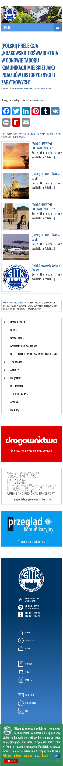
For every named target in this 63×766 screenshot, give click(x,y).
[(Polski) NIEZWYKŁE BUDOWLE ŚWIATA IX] (15, 169)
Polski (43, 100)
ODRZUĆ (11, 761)
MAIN (7, 27)
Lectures (41, 134)
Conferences (17, 338)
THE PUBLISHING (19, 394)
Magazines (16, 378)
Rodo (45, 755)
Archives (15, 402)
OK (56, 756)
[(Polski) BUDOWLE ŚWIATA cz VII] (15, 199)
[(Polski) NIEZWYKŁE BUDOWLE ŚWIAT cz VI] (15, 229)
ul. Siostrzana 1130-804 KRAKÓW (33, 607)
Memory (14, 410)
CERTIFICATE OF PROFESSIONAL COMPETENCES (35, 354)
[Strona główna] (4, 302)
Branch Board (17, 322)
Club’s (13, 330)
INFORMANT (17, 386)
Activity (14, 370)
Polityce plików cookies (17, 755)
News (32, 134)
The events (16, 362)
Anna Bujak (46, 88)
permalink (20, 136)
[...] (53, 157)
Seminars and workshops (23, 346)
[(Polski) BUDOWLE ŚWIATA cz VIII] (15, 260)
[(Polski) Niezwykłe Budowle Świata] (15, 290)
